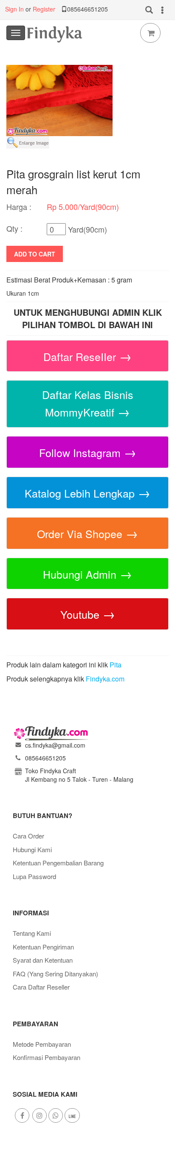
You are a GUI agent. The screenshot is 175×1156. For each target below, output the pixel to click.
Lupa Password (34, 876)
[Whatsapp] (55, 1115)
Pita (115, 665)
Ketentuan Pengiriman (43, 946)
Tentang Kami (32, 933)
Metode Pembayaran (42, 1044)
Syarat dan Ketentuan (43, 959)
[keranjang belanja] (150, 33)
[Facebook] (22, 1115)
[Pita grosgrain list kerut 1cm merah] (59, 99)
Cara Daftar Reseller (41, 986)
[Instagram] (39, 1115)
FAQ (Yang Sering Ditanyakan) (55, 973)
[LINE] (72, 1115)
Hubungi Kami (32, 849)
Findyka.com (105, 679)
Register (44, 9)
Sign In (14, 9)
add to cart (34, 254)
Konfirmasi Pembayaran (46, 1057)
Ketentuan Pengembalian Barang (58, 862)
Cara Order (28, 835)
